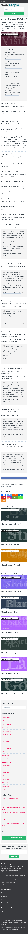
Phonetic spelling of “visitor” (12, 83)
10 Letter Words (6, 721)
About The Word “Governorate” (12, 694)
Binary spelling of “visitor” (11, 90)
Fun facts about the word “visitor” (13, 81)
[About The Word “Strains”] (14, 535)
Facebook (2, 911)
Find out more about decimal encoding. (13, 434)
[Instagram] (9, 497)
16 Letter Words (6, 741)
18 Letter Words (6, 748)
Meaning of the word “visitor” (12, 63)
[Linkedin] (20, 495)
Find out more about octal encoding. (12, 469)
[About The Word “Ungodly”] (14, 555)
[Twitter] (9, 495)
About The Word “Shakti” (10, 632)
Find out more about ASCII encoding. (12, 324)
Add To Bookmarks (14, 838)
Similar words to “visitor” (11, 70)
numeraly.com (15, 929)
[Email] (15, 497)
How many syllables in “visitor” (13, 58)
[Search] (24, 707)
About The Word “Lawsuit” (11, 673)
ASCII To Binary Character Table (10, 798)
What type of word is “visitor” (12, 61)
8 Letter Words (6, 782)
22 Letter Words (6, 762)
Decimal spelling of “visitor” (12, 94)
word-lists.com (23, 927)
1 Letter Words (6, 717)
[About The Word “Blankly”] (14, 602)
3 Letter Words (6, 765)
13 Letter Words (6, 731)
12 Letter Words (6, 727)
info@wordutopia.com (7, 884)
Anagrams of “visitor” (10, 79)
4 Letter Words (6, 769)
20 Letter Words (6, 758)
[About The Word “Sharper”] (14, 514)
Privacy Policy (4, 899)
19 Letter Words (6, 752)
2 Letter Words (6, 755)
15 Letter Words (6, 738)
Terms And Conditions (6, 903)
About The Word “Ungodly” (11, 565)
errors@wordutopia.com (6, 486)
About (2, 893)
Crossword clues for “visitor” (12, 76)
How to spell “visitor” (10, 52)
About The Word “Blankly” (10, 612)
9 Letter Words (6, 786)
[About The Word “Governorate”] (14, 684)
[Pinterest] (3, 497)
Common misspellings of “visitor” (13, 67)
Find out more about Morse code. (12, 292)
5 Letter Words (6, 772)
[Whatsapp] (20, 497)
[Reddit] (15, 495)
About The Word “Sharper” (11, 524)
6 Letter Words (6, 776)
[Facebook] (3, 495)
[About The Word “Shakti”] (14, 623)
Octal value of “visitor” (10, 97)
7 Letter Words (6, 779)
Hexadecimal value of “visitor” (12, 92)
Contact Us (4, 896)
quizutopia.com (5, 929)
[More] (3, 500)
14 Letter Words (6, 734)
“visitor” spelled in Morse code (12, 85)
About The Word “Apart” (10, 653)
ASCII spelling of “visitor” (11, 88)
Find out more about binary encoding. (13, 359)
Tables (4, 789)
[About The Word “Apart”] (14, 643)
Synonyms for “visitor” (10, 65)
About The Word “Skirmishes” (12, 591)
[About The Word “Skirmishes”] (14, 582)
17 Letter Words (6, 745)
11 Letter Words (6, 724)
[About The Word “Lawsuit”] (14, 664)
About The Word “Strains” (10, 545)
